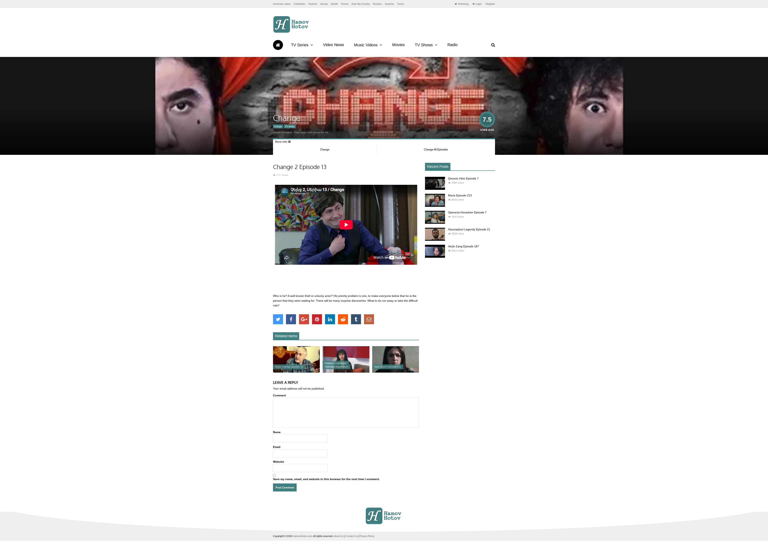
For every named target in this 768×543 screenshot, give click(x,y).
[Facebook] (291, 319)
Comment (279, 395)
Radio (452, 45)
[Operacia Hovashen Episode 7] (435, 222)
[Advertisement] (346, 281)
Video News (333, 45)
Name (277, 432)
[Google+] (304, 319)
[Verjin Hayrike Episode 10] (296, 371)
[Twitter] (278, 319)
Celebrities (299, 4)
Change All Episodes (436, 149)
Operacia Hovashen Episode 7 (467, 212)
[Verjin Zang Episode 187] (435, 256)
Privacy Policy (366, 536)
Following (463, 4)
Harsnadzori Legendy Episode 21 (469, 229)
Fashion (312, 4)
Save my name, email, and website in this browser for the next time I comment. (326, 479)
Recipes (377, 4)
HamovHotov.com (302, 536)
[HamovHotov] (291, 32)
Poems (345, 4)
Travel (400, 4)
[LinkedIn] (330, 319)
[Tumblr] (356, 319)
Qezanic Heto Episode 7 (463, 178)
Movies (398, 45)
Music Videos (366, 45)
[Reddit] (343, 319)
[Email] (369, 319)
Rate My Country (361, 4)
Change (278, 126)
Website (278, 461)
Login (479, 4)
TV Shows (424, 45)
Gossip (324, 4)
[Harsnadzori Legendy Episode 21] (435, 239)
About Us (339, 536)
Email (276, 447)
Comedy (287, 132)
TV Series (299, 45)
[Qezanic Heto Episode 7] (435, 188)
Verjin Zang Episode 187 (463, 246)
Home (278, 45)
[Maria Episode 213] (435, 205)
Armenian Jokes (282, 4)
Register (490, 4)
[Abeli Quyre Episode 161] (395, 371)
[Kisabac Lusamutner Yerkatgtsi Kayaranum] (346, 371)
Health (334, 4)
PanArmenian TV (318, 132)
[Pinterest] (317, 319)
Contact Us (351, 536)
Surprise (389, 4)
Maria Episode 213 (460, 195)
